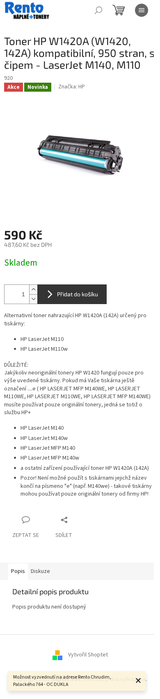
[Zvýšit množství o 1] (33, 289)
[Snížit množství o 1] (33, 299)
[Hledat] (98, 10)
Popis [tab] (18, 571)
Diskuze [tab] (40, 571)
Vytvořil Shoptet (88, 655)
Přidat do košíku (77, 294)
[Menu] (141, 10)
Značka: (71, 87)
